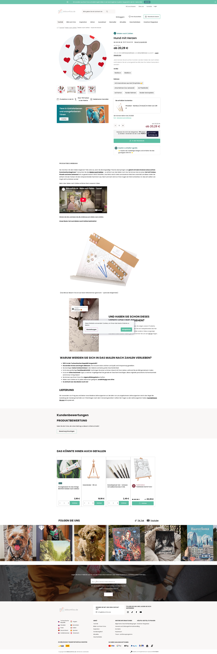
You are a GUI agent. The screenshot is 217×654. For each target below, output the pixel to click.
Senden (108, 594)
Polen (62, 628)
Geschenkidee (97, 637)
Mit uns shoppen (131, 6)
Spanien (75, 630)
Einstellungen (91, 329)
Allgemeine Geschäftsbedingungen (125, 624)
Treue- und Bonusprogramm (123, 634)
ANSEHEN (147, 2)
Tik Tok (141, 520)
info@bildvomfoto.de (104, 612)
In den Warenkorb (138, 141)
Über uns (141, 6)
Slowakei (62, 625)
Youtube (154, 520)
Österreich (76, 633)
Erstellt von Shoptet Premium (140, 651)
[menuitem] (60, 22)
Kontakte (149, 6)
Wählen (74, 503)
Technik (95, 624)
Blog (138, 626)
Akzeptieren (126, 329)
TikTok (150, 334)
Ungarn (75, 621)
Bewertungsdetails (140, 42)
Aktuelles (96, 634)
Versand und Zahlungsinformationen (126, 626)
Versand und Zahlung (124, 118)
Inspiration (96, 629)
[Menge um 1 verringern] (115, 125)
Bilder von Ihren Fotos (99, 626)
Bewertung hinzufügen (66, 431)
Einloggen (120, 17)
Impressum (118, 631)
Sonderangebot (98, 631)
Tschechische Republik (64, 621)
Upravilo (153, 651)
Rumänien (76, 625)
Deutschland (64, 630)
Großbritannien (64, 633)
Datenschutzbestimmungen (107, 588)
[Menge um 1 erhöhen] (123, 125)
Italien (74, 628)
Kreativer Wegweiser (143, 624)
